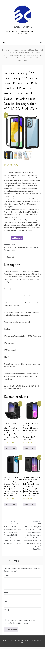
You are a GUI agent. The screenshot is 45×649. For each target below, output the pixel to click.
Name (6, 592)
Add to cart (17, 238)
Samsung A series (32, 247)
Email (6, 601)
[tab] (11, 257)
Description (11, 257)
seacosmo (22, 27)
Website (7, 610)
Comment (8, 575)
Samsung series (9, 250)
